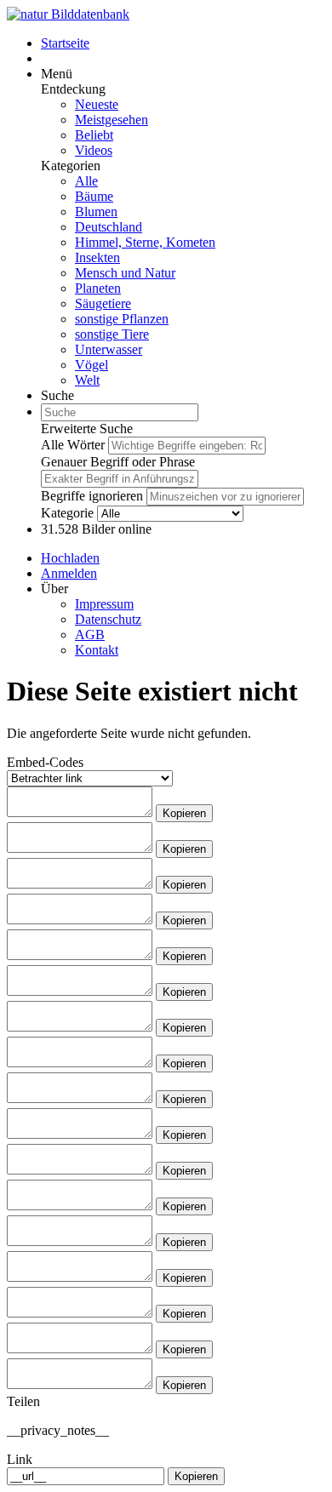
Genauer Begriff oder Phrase (118, 461)
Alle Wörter (73, 444)
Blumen (96, 211)
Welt (87, 380)
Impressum (104, 604)
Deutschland (108, 227)
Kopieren (184, 813)
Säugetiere (103, 303)
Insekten (97, 257)
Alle (86, 181)
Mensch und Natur (125, 273)
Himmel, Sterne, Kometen (145, 242)
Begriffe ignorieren (92, 496)
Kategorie (67, 513)
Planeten (98, 288)
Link (19, 1459)
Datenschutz (108, 619)
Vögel (91, 364)
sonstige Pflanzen (122, 319)
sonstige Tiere (112, 334)
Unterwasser (108, 349)
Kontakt (96, 650)
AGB (90, 634)
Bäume (94, 196)
